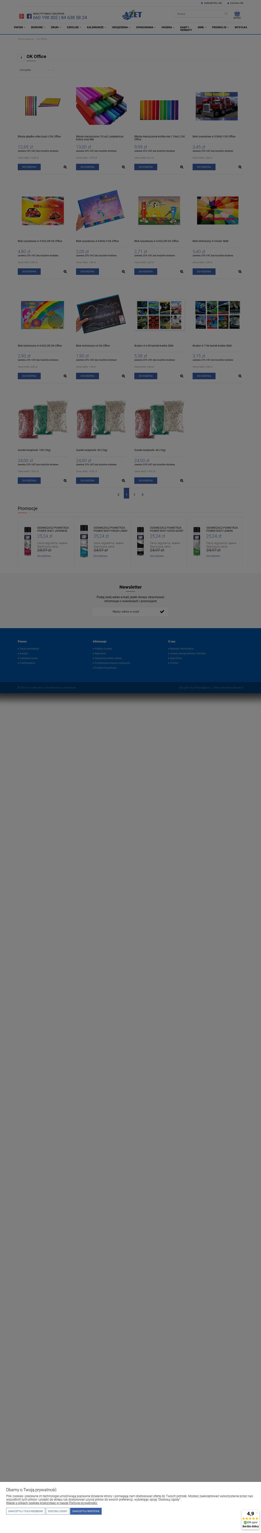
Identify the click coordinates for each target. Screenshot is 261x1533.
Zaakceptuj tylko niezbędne (25, 1511)
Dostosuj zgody (57, 1511)
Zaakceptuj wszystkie (86, 1511)
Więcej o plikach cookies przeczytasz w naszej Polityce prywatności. (52, 1503)
